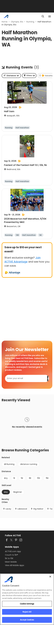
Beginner (17, 492)
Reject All (27, 612)
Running (30, 21)
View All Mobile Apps (14, 565)
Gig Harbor (38, 508)
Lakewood (22, 508)
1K (14, 478)
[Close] (50, 577)
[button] (29, 75)
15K (47, 478)
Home (4, 21)
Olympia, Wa (17, 21)
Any (6, 478)
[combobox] (11, 75)
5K (22, 478)
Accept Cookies (27, 619)
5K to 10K (9, 558)
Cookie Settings (27, 603)
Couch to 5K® (11, 554)
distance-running (28, 464)
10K (38, 478)
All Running (9, 464)
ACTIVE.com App (13, 551)
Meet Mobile (11, 561)
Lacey (8, 508)
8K (30, 478)
